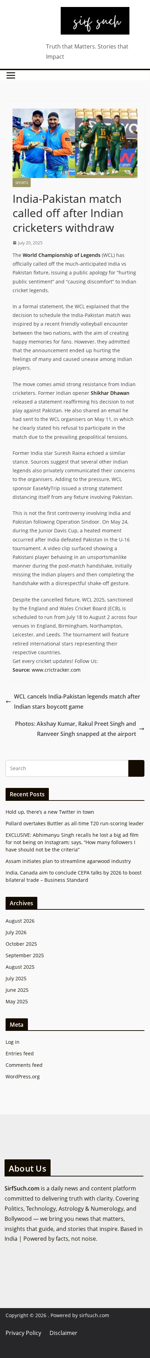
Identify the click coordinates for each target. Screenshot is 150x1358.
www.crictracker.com (56, 669)
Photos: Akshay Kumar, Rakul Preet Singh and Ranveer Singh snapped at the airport (75, 729)
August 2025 (20, 967)
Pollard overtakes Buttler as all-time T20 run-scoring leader (75, 823)
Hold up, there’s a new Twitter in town (50, 812)
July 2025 (16, 978)
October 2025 (21, 943)
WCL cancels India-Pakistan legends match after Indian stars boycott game (77, 701)
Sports (21, 182)
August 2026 (20, 920)
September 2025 (25, 955)
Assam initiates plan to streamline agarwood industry (68, 861)
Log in (13, 1042)
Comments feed (24, 1065)
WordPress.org (23, 1076)
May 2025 (17, 1001)
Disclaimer (63, 1333)
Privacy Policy (23, 1333)
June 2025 (17, 990)
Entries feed (20, 1053)
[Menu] (11, 75)
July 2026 (16, 932)
